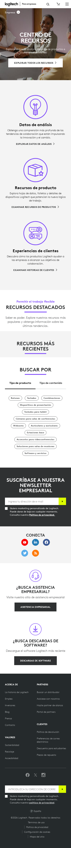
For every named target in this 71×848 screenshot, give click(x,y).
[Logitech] (22, 4)
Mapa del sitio (37, 836)
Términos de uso (36, 822)
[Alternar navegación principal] (67, 4)
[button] (12, 12)
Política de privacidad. (42, 514)
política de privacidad (41, 802)
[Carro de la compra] (58, 4)
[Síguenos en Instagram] (43, 775)
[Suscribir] (62, 501)
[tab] (20, 382)
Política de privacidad (37, 827)
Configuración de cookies (37, 831)
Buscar (48, 4)
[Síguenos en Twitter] (35, 775)
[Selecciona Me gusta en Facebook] (28, 775)
